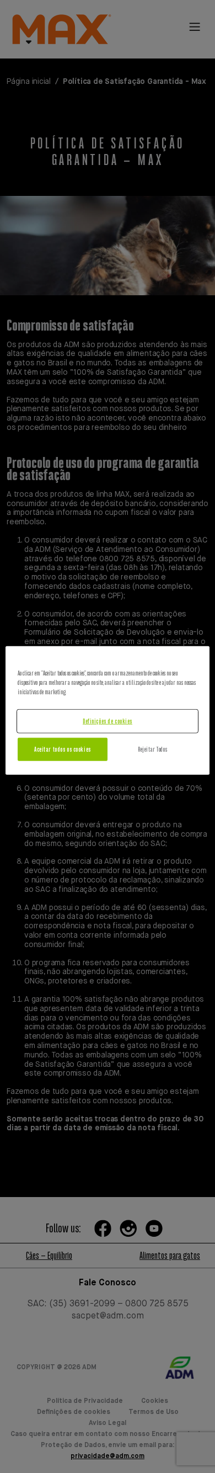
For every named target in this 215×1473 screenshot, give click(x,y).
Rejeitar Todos (152, 749)
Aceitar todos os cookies (62, 749)
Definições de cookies (107, 721)
